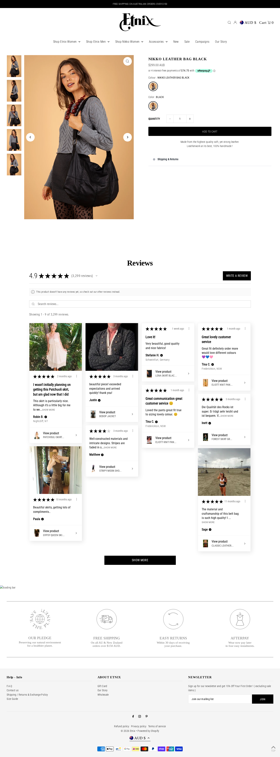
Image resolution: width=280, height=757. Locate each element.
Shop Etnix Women (65, 41)
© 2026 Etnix (128, 730)
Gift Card (102, 686)
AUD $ (250, 22)
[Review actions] (76, 376)
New (176, 41)
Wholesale (103, 694)
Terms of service (157, 726)
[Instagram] (139, 716)
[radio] (153, 86)
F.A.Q (9, 686)
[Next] (127, 137)
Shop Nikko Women (127, 41)
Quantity (154, 118)
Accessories (156, 41)
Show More (48, 409)
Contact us (13, 690)
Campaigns (202, 41)
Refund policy (121, 726)
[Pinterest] (147, 716)
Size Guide (12, 698)
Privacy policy (138, 726)
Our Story (221, 41)
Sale (187, 41)
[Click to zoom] (127, 61)
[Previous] (30, 137)
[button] (96, 276)
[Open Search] (229, 22)
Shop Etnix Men (96, 41)
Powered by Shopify (148, 730)
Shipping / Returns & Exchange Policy (27, 694)
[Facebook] (133, 716)
